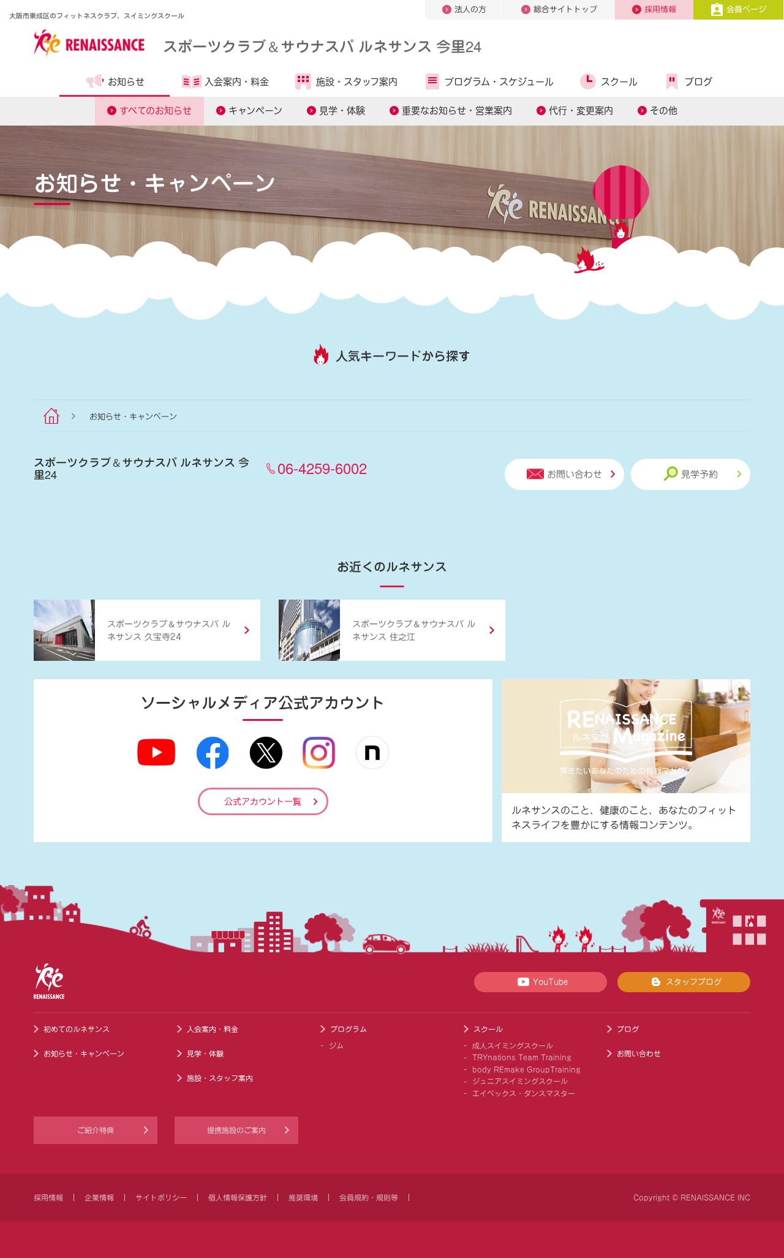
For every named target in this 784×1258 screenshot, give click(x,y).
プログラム (348, 1029)
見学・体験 (342, 110)
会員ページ (746, 9)
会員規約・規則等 (368, 1197)
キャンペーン (255, 110)
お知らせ (126, 81)
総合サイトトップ (565, 9)
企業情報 (99, 1197)
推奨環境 (303, 1197)
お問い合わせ (574, 474)
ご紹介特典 (95, 1130)
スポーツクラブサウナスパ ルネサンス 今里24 (322, 45)
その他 (663, 110)
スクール (619, 81)
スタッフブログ (694, 982)
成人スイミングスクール (512, 1045)
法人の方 (470, 9)
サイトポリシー (161, 1197)
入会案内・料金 (237, 81)
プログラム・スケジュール (499, 81)
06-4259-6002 (322, 467)
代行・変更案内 (581, 110)
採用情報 (660, 9)
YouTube (550, 982)
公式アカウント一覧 (262, 801)
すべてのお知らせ (155, 110)
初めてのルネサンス (76, 1029)
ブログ (698, 81)
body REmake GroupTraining (526, 1069)
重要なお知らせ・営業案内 (457, 110)
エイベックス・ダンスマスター (523, 1093)
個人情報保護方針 (237, 1197)
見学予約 (699, 474)
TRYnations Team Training (521, 1057)
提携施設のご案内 (236, 1130)
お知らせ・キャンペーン (83, 1053)
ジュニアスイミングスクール (520, 1081)
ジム (336, 1045)
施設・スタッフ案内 (357, 81)
